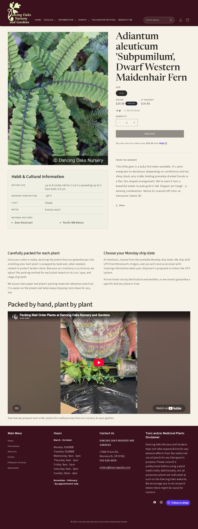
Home (10, 440)
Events (11, 457)
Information (13, 446)
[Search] (171, 20)
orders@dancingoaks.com (115, 467)
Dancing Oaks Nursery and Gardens (94, 522)
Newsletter (13, 467)
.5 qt (123, 93)
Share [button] (122, 205)
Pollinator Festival (17, 462)
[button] (49, 20)
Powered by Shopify (118, 522)
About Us (12, 451)
